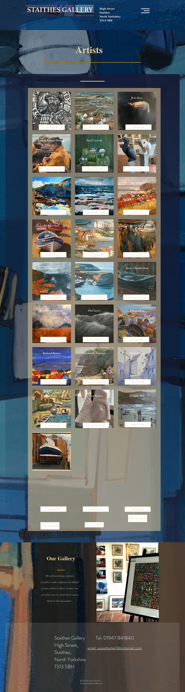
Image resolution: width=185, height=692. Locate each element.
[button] (145, 11)
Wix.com (99, 683)
